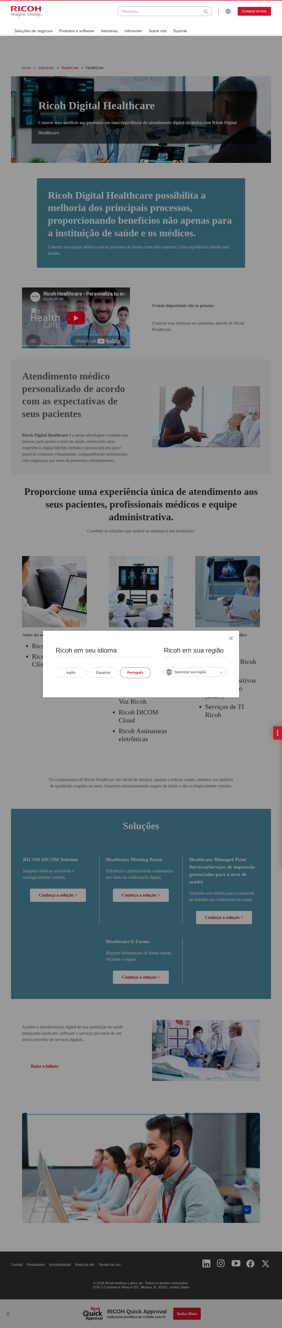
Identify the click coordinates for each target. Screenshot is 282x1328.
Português (135, 673)
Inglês (70, 673)
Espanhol (103, 673)
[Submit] (206, 11)
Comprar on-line (254, 11)
